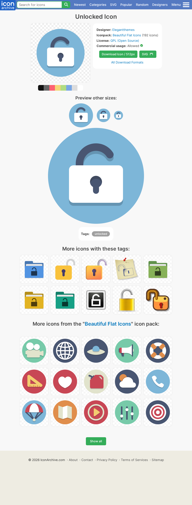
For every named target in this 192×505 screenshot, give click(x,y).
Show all (96, 441)
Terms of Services (134, 460)
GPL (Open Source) (124, 41)
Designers (160, 5)
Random (142, 5)
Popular (126, 5)
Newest (80, 5)
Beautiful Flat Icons (127, 35)
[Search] (66, 4)
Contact (87, 460)
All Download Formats (127, 62)
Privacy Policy (107, 460)
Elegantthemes (123, 30)
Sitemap (158, 460)
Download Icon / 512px (118, 54)
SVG (113, 5)
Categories (97, 5)
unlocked (101, 234)
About (73, 460)
